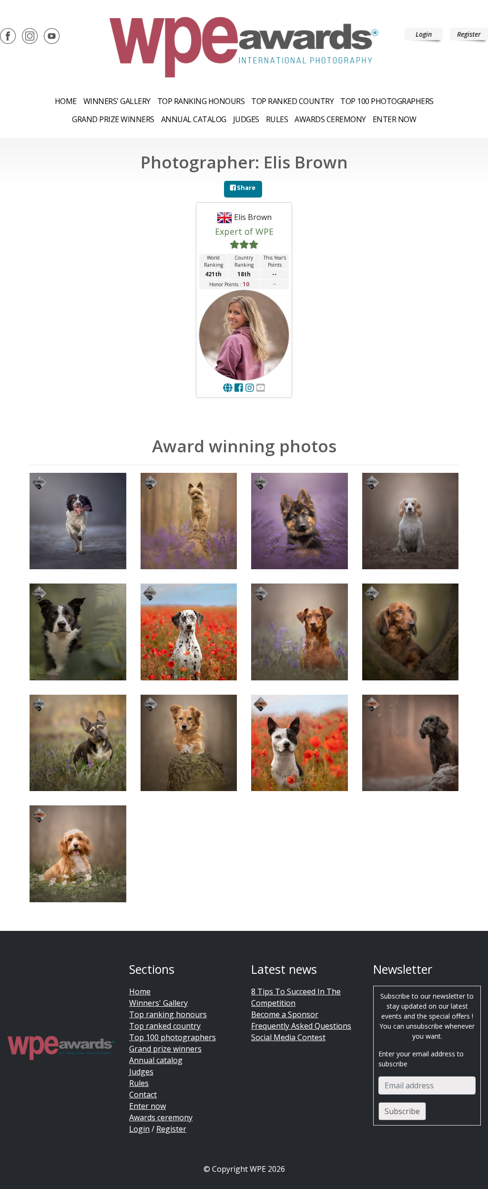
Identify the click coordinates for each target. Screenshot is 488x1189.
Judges (246, 119)
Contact (143, 1094)
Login (424, 34)
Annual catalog (193, 119)
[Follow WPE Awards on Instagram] (30, 35)
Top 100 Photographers (387, 101)
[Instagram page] (249, 387)
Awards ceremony (330, 119)
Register (469, 34)
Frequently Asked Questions (301, 1026)
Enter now (395, 119)
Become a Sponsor (284, 1014)
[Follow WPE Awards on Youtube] (52, 35)
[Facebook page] (238, 387)
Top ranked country (292, 101)
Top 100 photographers (172, 1037)
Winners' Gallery (117, 101)
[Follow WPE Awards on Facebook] (8, 35)
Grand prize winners (113, 119)
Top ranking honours (201, 101)
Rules (277, 119)
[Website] (227, 387)
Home (66, 101)
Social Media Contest (288, 1037)
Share (245, 187)
